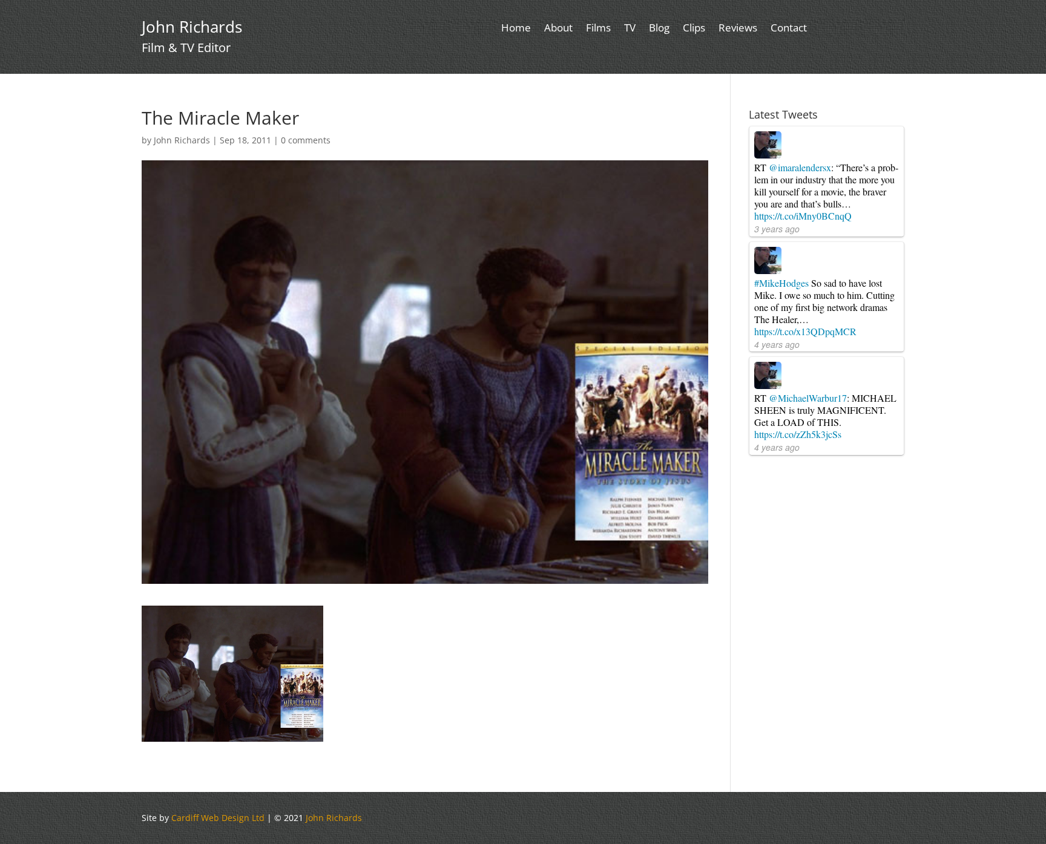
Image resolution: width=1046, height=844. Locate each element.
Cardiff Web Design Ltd (218, 817)
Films (598, 29)
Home (516, 29)
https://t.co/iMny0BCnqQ (803, 215)
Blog (659, 29)
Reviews (738, 29)
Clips (694, 29)
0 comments (306, 140)
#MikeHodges (781, 282)
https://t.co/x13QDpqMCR (805, 331)
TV (630, 29)
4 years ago (777, 344)
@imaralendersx (800, 167)
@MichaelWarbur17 (808, 397)
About (558, 29)
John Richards (182, 140)
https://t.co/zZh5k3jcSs (797, 434)
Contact (789, 29)
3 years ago (777, 229)
